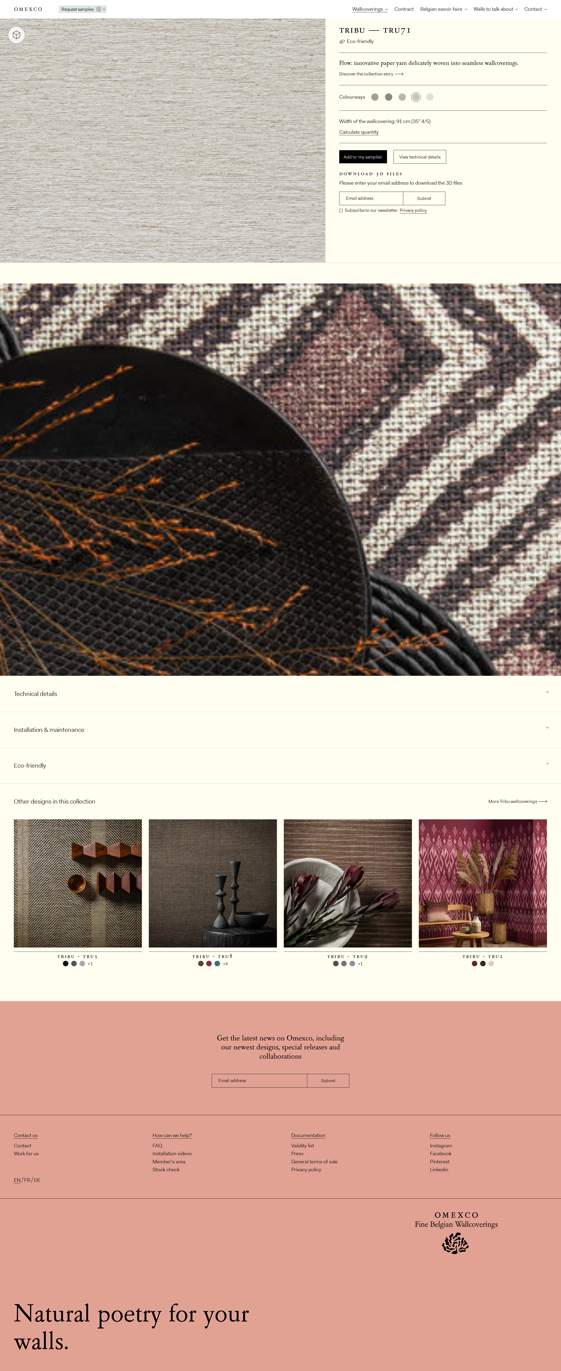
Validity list (302, 1145)
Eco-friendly (360, 41)
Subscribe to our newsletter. (371, 210)
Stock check (166, 1169)
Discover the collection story (366, 74)
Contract (404, 9)
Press (297, 1153)
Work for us (26, 1153)
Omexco (28, 9)
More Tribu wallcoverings (512, 801)
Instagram (441, 1145)
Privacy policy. (413, 210)
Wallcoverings (368, 9)
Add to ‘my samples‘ (363, 157)
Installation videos (172, 1153)
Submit (424, 198)
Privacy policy (306, 1169)
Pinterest (439, 1161)
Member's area (169, 1161)
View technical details (419, 157)
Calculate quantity (359, 132)
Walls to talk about (494, 9)
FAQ (157, 1145)
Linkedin (439, 1169)
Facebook (440, 1153)
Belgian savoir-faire (441, 9)
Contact (533, 9)
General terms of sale (314, 1161)
